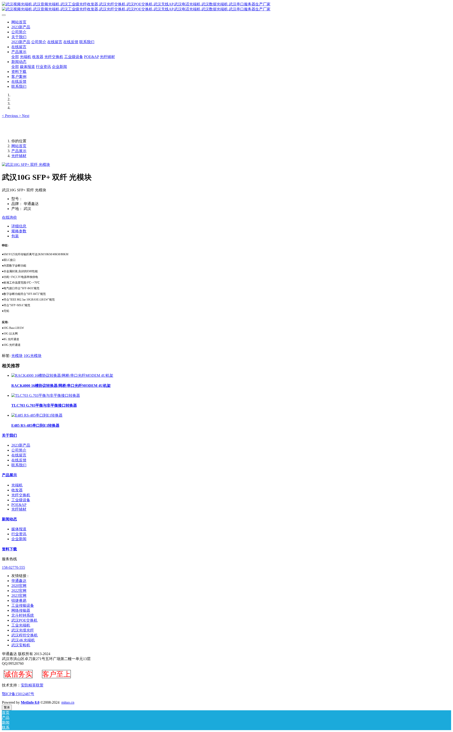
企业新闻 (18, 539)
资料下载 (9, 549)
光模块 (17, 356)
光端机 (17, 485)
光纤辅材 (18, 156)
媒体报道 (18, 529)
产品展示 (18, 151)
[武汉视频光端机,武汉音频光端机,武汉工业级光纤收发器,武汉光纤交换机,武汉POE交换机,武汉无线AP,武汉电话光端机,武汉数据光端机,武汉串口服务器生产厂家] (226, 7)
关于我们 (9, 435)
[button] (10, 116)
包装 (15, 236)
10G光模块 (33, 356)
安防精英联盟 (32, 685)
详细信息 (18, 226)
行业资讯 (18, 534)
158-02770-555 (13, 567)
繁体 (7, 707)
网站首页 (18, 22)
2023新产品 (20, 445)
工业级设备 (20, 500)
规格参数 (18, 231)
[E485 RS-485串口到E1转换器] (37, 415)
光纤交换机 (20, 495)
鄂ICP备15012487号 (18, 694)
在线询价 (9, 217)
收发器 (17, 490)
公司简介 (18, 450)
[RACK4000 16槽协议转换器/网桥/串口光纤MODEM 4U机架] (62, 375)
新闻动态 (9, 519)
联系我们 (18, 465)
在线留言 (18, 455)
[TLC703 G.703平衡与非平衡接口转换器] (45, 395)
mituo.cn (67, 702)
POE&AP (18, 505)
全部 (15, 57)
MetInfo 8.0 (30, 702)
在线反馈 (18, 460)
